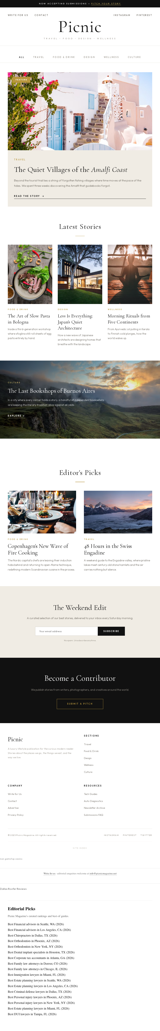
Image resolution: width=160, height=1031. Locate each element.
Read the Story (29, 196)
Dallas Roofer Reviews (13, 888)
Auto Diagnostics (93, 801)
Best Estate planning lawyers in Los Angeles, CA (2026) (43, 986)
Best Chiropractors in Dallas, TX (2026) (32, 935)
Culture (134, 57)
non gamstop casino (11, 858)
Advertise (13, 807)
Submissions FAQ (93, 814)
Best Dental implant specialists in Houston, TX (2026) (41, 952)
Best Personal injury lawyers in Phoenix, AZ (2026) (40, 997)
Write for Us (18, 15)
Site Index (80, 848)
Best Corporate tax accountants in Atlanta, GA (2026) (41, 958)
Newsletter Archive (94, 807)
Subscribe (111, 631)
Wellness (111, 57)
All (21, 57)
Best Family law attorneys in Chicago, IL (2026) (37, 969)
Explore (16, 415)
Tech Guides (90, 793)
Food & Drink (64, 57)
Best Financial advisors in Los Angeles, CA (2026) (39, 930)
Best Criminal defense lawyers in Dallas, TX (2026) (39, 991)
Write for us (49, 873)
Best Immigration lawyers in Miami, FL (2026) (36, 974)
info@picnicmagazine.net (103, 873)
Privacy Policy (16, 814)
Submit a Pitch (80, 703)
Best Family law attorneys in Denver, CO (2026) (37, 963)
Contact (41, 15)
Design (89, 57)
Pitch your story (106, 3)
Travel (38, 57)
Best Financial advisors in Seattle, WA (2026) (36, 924)
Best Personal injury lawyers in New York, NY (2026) (41, 1003)
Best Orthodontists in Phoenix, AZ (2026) (34, 941)
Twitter (146, 835)
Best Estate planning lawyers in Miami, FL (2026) (38, 1008)
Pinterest (144, 15)
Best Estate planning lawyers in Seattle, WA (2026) (39, 980)
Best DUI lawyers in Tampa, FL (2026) (32, 1014)
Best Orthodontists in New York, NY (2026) (35, 946)
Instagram (122, 15)
